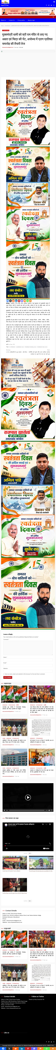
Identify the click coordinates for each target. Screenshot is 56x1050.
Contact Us (12, 20)
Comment (6, 639)
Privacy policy (21, 20)
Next (30, 853)
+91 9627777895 (9, 1004)
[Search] (53, 17)
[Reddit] (13, 301)
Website (5, 668)
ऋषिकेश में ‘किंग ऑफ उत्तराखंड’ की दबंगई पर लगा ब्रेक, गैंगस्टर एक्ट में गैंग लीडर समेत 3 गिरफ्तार (14, 727)
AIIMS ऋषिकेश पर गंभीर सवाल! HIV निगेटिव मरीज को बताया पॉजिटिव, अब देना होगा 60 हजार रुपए (14, 757)
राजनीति (45, 768)
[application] (28, 797)
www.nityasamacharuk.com (15, 922)
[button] (28, 797)
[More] (30, 301)
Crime (4, 738)
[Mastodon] (22, 301)
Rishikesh (9, 738)
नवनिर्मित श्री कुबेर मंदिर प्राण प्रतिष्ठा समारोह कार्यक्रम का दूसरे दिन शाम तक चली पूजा (39, 352)
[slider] (26, 810)
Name (5, 657)
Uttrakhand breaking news (30, 346)
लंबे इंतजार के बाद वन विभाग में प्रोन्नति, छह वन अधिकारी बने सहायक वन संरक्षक (42, 727)
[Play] (4, 810)
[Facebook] (7, 301)
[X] (10, 301)
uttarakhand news (20, 346)
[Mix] (24, 301)
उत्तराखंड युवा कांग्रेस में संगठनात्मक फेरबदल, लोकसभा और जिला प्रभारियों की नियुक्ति (14, 694)
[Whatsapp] (27, 301)
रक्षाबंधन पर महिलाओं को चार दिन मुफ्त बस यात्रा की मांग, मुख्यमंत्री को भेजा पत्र (42, 757)
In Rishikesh (12, 346)
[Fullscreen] (51, 810)
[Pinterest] (19, 301)
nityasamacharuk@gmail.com (7, 47)
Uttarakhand (6, 30)
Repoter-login (31, 20)
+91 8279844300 (11, 918)
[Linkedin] (16, 301)
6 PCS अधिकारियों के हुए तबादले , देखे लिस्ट (16, 351)
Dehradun (32, 738)
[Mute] (49, 810)
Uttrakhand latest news (42, 346)
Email (5, 662)
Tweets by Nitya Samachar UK (36, 999)
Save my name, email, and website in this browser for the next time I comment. (25, 674)
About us (3, 20)
